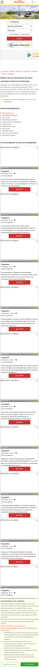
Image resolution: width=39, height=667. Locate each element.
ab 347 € (19, 236)
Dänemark (19, 71)
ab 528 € (19, 282)
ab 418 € (19, 515)
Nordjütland (27, 71)
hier (2, 630)
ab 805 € (19, 422)
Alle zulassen (29, 664)
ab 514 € (19, 189)
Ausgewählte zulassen (9, 664)
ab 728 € (19, 469)
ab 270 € (19, 562)
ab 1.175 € (19, 329)
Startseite (12, 71)
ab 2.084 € (19, 376)
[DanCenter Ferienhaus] (19, 2)
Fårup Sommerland (7, 113)
